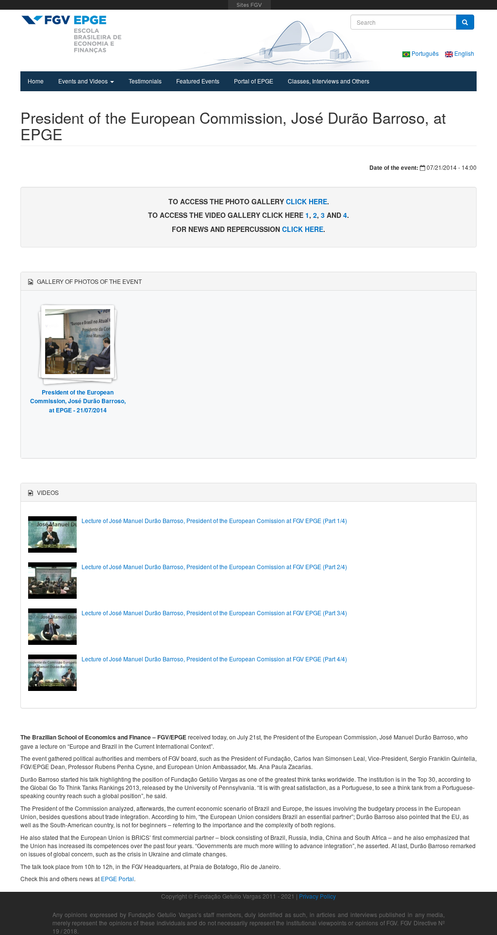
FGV (250, 5)
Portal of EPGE (253, 81)
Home (36, 81)
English (463, 53)
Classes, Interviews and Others (328, 81)
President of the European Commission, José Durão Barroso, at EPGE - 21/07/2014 (78, 401)
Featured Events (197, 81)
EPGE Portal (117, 878)
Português (425, 53)
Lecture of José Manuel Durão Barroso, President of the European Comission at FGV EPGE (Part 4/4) (214, 659)
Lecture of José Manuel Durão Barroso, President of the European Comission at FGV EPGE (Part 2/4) (214, 566)
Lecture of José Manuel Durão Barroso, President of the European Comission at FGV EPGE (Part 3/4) (214, 612)
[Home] (71, 34)
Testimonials (145, 81)
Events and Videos (83, 81)
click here (306, 201)
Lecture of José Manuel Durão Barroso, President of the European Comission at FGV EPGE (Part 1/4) (214, 520)
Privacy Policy (317, 896)
